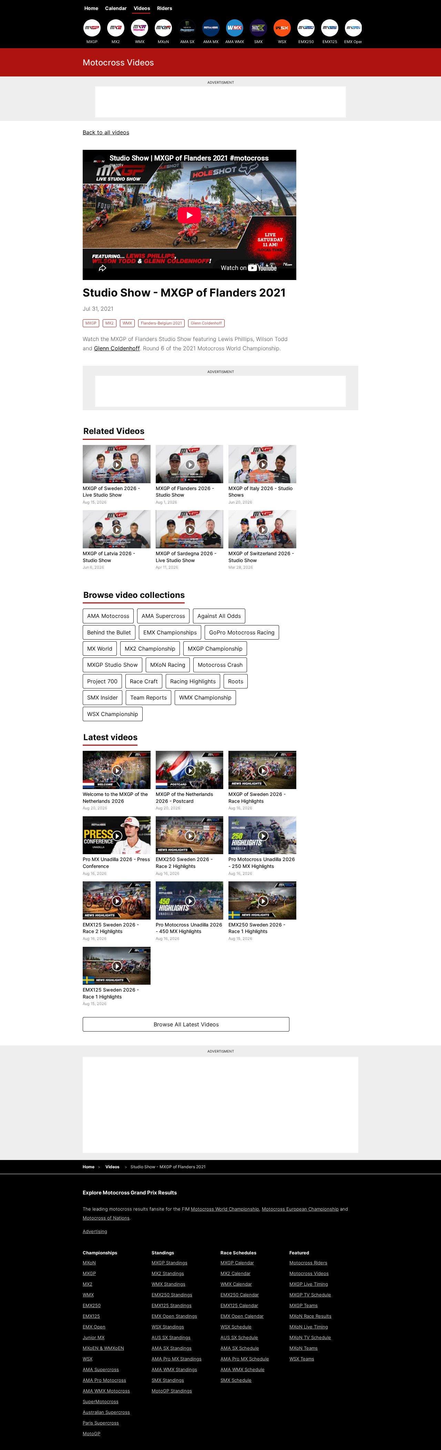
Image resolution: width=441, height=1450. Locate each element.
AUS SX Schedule (239, 1337)
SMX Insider (102, 697)
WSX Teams (301, 1358)
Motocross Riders (308, 1262)
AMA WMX (234, 41)
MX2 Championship (150, 648)
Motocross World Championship (225, 1209)
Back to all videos (106, 132)
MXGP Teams (303, 1305)
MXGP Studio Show (112, 664)
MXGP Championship (215, 648)
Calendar (116, 8)
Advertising (95, 1231)
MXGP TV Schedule (310, 1294)
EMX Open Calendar (242, 1316)
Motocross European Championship (300, 1209)
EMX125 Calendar (239, 1305)
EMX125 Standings (172, 1305)
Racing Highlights (193, 681)
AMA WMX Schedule (242, 1369)
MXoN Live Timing (308, 1326)
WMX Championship (205, 697)
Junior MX (93, 1337)
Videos (142, 8)
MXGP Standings (169, 1262)
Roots (235, 681)
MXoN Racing (167, 664)
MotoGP (91, 1433)
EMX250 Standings (172, 1294)
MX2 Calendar (235, 1273)
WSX (282, 41)
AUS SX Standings (171, 1337)
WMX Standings (168, 1284)
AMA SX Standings (172, 1348)
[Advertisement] (220, 101)
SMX (258, 41)
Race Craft (144, 681)
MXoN (163, 41)
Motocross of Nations (106, 1218)
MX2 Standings (168, 1273)
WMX (139, 41)
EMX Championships (170, 632)
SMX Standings (168, 1380)
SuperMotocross (101, 1401)
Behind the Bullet (109, 632)
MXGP (92, 41)
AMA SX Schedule (239, 1348)
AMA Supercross (163, 615)
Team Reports (148, 697)
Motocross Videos (309, 1273)
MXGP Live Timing (308, 1284)
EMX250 (306, 41)
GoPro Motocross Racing (242, 632)
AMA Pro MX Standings (177, 1358)
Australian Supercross (106, 1412)
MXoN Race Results (310, 1316)
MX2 (116, 41)
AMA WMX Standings (174, 1369)
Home (91, 8)
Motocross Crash (220, 664)
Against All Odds (219, 615)
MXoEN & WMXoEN (103, 1348)
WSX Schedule (236, 1326)
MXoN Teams (303, 1348)
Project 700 (102, 681)
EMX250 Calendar (239, 1294)
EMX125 (329, 41)
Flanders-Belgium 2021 (161, 323)
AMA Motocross (108, 615)
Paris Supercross (101, 1423)
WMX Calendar (236, 1284)
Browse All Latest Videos (186, 1024)
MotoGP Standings (172, 1391)
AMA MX (210, 41)
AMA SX (187, 41)
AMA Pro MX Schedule (244, 1358)
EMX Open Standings (174, 1316)
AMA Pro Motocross (104, 1380)
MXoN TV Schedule (310, 1337)
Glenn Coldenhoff (206, 323)
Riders (164, 8)
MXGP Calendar (237, 1262)
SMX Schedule (236, 1380)
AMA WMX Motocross (106, 1391)
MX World (99, 648)
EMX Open (353, 41)
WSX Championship (112, 714)
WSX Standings (168, 1326)
